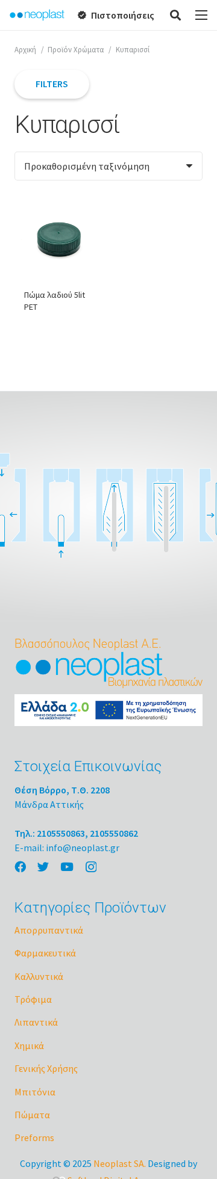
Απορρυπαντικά (48, 930)
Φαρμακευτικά (45, 953)
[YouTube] (67, 866)
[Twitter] (43, 866)
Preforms (34, 1137)
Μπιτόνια (34, 1092)
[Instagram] (91, 867)
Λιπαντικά (36, 1022)
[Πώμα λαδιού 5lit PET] (59, 239)
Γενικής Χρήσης (46, 1068)
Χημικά (29, 1045)
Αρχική (25, 49)
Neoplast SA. (119, 1163)
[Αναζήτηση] (176, 15)
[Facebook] (20, 866)
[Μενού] (201, 15)
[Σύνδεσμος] (37, 15)
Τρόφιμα (33, 999)
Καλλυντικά (38, 976)
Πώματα (32, 1115)
